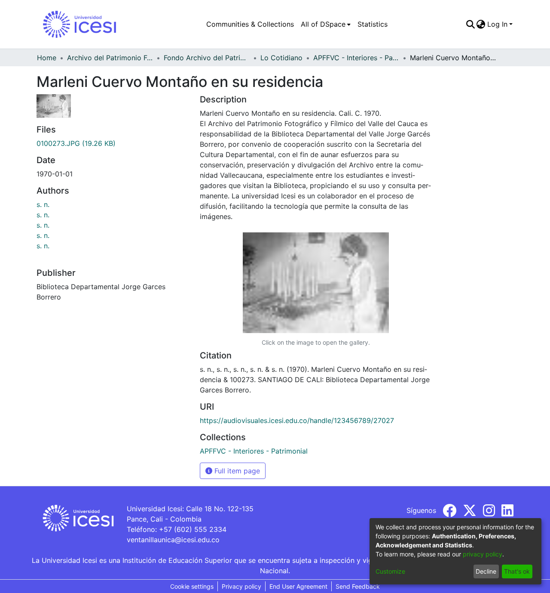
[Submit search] (470, 24)
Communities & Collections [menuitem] (250, 24)
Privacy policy (241, 586)
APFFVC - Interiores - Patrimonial (356, 57)
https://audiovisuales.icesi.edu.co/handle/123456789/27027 (297, 420)
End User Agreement (298, 586)
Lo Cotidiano (281, 57)
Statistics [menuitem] (373, 24)
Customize (390, 571)
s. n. (43, 204)
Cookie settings (192, 586)
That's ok (517, 571)
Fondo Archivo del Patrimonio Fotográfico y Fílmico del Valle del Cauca (207, 57)
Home (46, 57)
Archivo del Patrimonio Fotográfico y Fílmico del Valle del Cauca (110, 57)
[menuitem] (326, 24)
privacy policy (482, 554)
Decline (486, 571)
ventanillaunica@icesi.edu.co (173, 539)
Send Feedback (358, 586)
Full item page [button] (236, 470)
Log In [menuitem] (497, 24)
